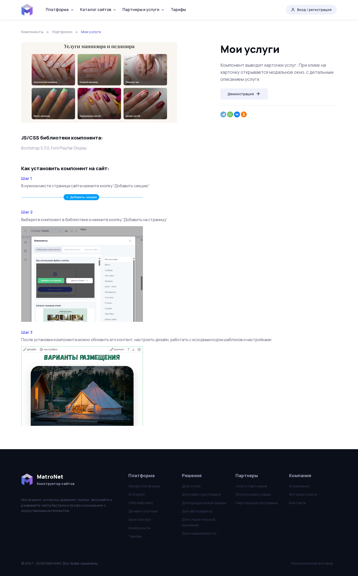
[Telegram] (223, 114)
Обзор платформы (144, 486)
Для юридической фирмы (204, 503)
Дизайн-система (143, 511)
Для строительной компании (198, 522)
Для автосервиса (197, 511)
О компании (299, 486)
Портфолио (62, 31)
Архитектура (139, 519)
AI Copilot (136, 494)
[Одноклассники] (244, 114)
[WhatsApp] (230, 114)
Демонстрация (240, 94)
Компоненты (32, 31)
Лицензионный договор (312, 563)
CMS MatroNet (140, 503)
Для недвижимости (199, 533)
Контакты (297, 503)
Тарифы (178, 9)
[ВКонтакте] (237, 114)
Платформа (57, 9)
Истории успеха (303, 494)
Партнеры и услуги (140, 9)
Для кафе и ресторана (201, 494)
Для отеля (191, 486)
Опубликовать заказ (253, 494)
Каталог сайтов (95, 9)
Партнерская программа (257, 503)
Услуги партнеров (251, 486)
